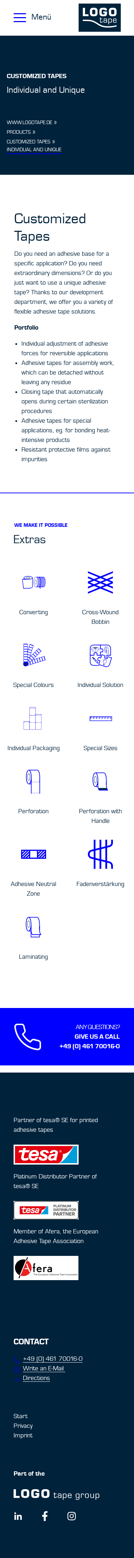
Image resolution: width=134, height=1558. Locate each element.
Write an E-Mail (44, 1368)
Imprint (23, 1435)
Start (21, 1416)
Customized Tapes (28, 142)
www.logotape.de (29, 123)
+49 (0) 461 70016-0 (53, 1359)
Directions (36, 1378)
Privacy (23, 1426)
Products (19, 132)
